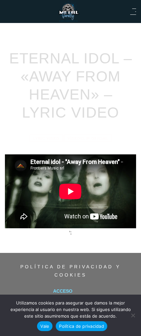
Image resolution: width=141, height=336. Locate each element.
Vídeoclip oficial (88, 138)
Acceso (62, 291)
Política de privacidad (81, 326)
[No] (133, 315)
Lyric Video (46, 138)
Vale (44, 326)
